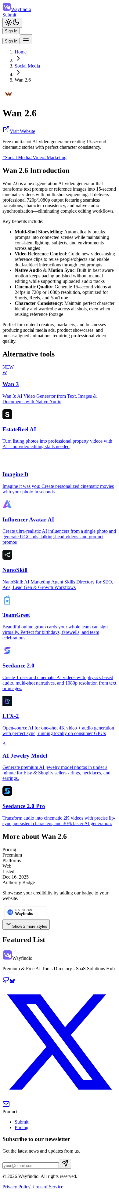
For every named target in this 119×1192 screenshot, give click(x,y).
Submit (9, 14)
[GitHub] (6, 982)
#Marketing (55, 157)
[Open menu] (26, 39)
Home (21, 51)
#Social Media (16, 157)
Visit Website (22, 131)
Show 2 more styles (29, 926)
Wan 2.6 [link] (23, 79)
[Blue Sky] (12, 982)
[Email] (6, 1106)
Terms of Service (47, 1186)
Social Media (27, 65)
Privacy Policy (16, 1186)
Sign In (11, 31)
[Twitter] (59, 1097)
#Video (37, 157)
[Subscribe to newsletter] (65, 1164)
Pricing (21, 1127)
